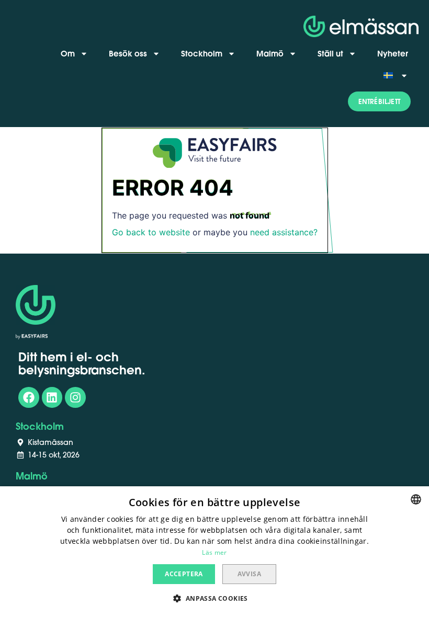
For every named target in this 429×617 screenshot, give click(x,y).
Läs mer (214, 552)
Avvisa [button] (249, 573)
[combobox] (416, 499)
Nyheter (392, 53)
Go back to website (151, 232)
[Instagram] (75, 397)
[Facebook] (28, 397)
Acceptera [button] (184, 573)
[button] (379, 101)
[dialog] (214, 551)
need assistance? (284, 232)
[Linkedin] (52, 397)
